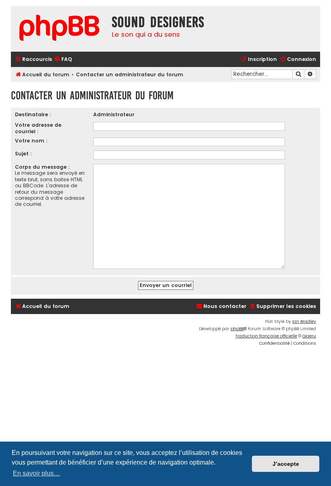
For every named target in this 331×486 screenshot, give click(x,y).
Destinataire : (33, 114)
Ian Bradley (304, 321)
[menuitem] (63, 59)
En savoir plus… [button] (36, 473)
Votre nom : (31, 140)
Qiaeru (309, 336)
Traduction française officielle (266, 336)
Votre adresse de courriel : (38, 128)
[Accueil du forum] (59, 29)
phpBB (237, 329)
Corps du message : (42, 166)
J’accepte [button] (285, 464)
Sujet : (23, 153)
